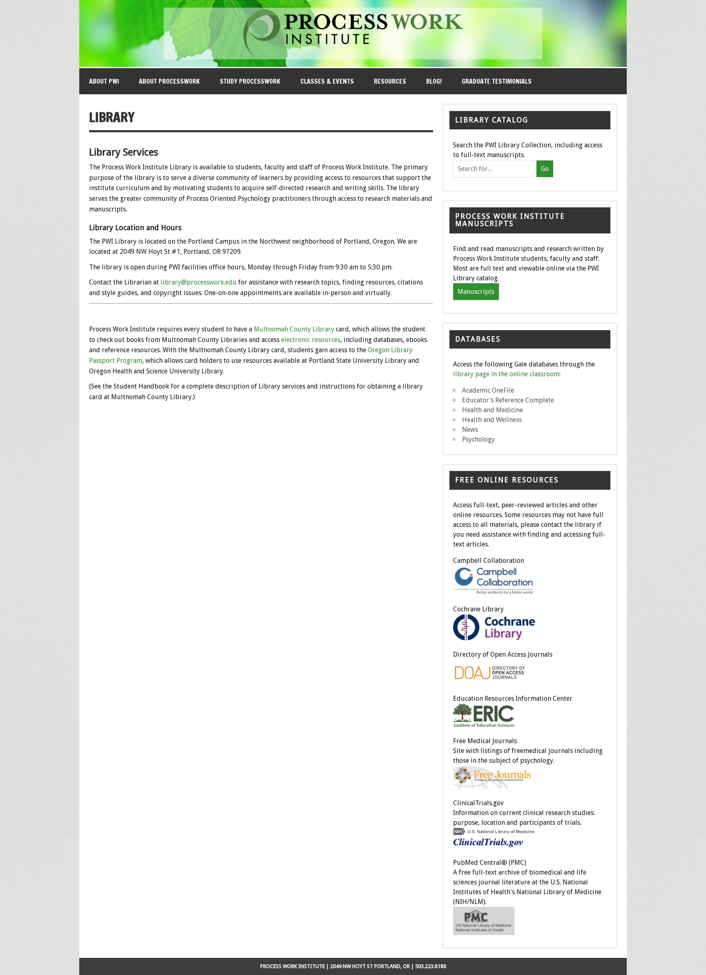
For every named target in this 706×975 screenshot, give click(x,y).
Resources (390, 81)
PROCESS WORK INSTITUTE (292, 966)
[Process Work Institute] (353, 65)
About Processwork (169, 81)
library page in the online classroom (506, 374)
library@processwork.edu (199, 282)
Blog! (434, 81)
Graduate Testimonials (497, 81)
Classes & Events (327, 81)
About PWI (104, 81)
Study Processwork (250, 81)
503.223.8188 (430, 966)
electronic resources (310, 340)
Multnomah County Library (294, 329)
